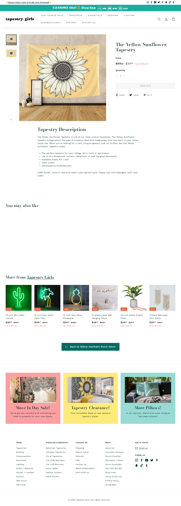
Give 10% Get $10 (113, 468)
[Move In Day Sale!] (33, 390)
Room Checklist (113, 456)
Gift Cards (21, 485)
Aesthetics (89, 23)
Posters (71, 23)
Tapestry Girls (40, 277)
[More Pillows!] (148, 390)
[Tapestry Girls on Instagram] (136, 460)
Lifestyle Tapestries (55, 452)
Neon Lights (52, 468)
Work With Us (82, 472)
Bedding (113, 15)
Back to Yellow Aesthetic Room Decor (92, 346)
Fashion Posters (54, 472)
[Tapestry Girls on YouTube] (146, 460)
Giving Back (110, 485)
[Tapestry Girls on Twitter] (151, 460)
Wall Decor (21, 481)
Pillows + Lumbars (25, 472)
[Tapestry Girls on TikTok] (141, 465)
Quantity (120, 70)
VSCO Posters (52, 477)
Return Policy (82, 452)
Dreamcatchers (50, 23)
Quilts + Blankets (24, 468)
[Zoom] (62, 77)
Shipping (80, 448)
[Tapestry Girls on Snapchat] (136, 465)
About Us (109, 448)
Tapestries (75, 15)
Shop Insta (110, 472)
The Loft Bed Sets (55, 464)
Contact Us (81, 464)
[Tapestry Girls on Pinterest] (156, 460)
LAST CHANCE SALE (52, 15)
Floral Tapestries (54, 456)
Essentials (95, 15)
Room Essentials (113, 464)
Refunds (80, 456)
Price (118, 58)
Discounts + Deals (114, 460)
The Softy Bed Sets (55, 460)
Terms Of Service (113, 477)
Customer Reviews (114, 452)
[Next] (11, 118)
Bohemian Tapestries (56, 448)
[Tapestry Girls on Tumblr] (146, 465)
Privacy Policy (112, 481)
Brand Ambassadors (85, 468)
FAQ (78, 460)
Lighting (129, 15)
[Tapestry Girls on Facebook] (141, 460)
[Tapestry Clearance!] (90, 390)
